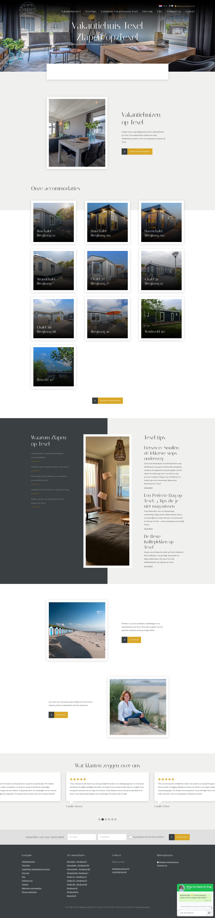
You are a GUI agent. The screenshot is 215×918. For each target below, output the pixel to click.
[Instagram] (170, 6)
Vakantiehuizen (28, 862)
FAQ (23, 877)
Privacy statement (29, 892)
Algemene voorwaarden (32, 888)
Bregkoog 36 (72, 888)
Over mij (25, 873)
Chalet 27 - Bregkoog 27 (77, 877)
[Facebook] (172, 6)
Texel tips (26, 866)
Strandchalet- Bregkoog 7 (77, 873)
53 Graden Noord (142, 907)
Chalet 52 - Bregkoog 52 (77, 881)
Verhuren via (27, 881)
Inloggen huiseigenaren (186, 6)
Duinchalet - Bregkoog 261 (78, 866)
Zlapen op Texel (86, 907)
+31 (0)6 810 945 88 (119, 872)
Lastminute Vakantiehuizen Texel (36, 869)
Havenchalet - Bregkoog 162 (78, 869)
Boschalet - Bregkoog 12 (77, 862)
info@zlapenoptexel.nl (120, 869)
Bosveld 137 (71, 896)
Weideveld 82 (72, 892)
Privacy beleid (158, 837)
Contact (25, 885)
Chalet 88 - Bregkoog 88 (77, 885)
